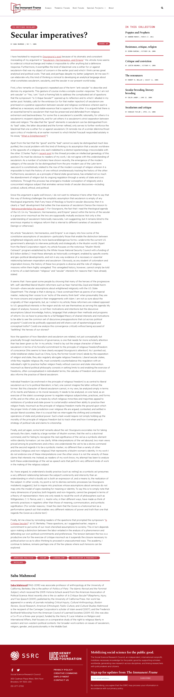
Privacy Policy (63, 670)
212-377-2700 (17, 686)
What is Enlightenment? (34, 135)
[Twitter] (18, 670)
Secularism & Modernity (84, 558)
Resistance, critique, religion (141, 47)
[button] (104, 8)
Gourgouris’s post (52, 56)
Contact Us (61, 680)
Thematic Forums (62, 8)
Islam (43, 558)
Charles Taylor (134, 112)
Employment (61, 676)
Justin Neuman (133, 65)
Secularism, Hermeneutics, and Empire (63, 60)
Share (102, 44)
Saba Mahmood (18, 44)
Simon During (133, 51)
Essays (48, 8)
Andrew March (133, 37)
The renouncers (134, 75)
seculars (18, 562)
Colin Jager (133, 97)
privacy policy (116, 688)
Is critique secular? (23, 27)
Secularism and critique (138, 107)
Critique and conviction (138, 61)
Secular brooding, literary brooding (139, 91)
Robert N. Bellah (135, 80)
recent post (45, 153)
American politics (23, 558)
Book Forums (78, 8)
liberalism (58, 558)
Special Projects (95, 8)
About (111, 8)
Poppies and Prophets (137, 32)
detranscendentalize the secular (27, 208)
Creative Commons (65, 673)
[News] (12, 670)
